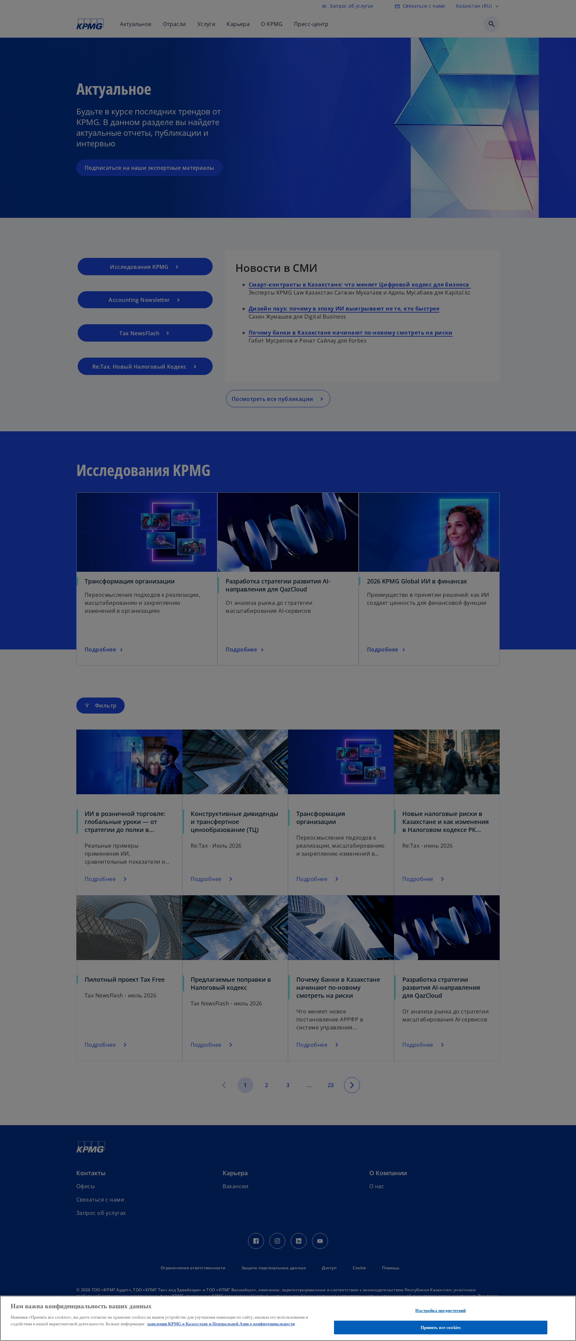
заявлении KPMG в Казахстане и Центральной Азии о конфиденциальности (221, 1323)
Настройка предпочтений (440, 1310)
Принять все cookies (441, 1327)
